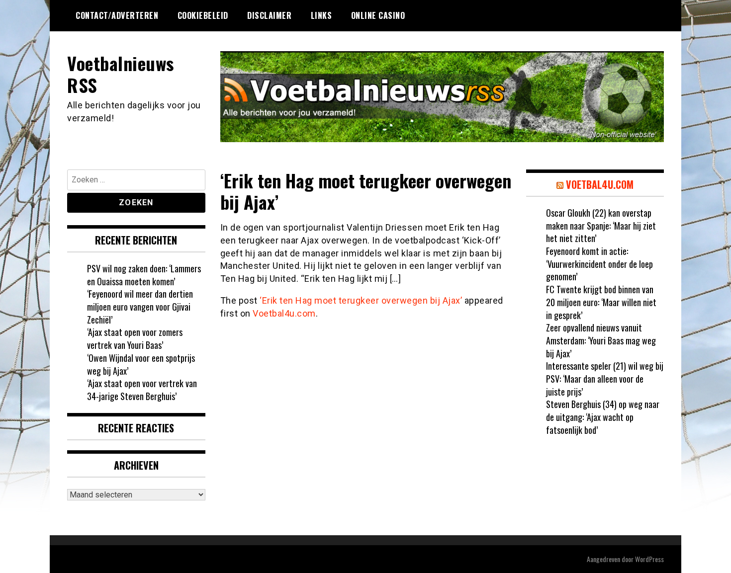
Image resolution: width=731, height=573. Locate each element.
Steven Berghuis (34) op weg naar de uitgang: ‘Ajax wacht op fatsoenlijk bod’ (602, 417)
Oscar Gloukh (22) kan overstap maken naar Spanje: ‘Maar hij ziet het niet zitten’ (601, 225)
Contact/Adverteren (117, 15)
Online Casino (378, 15)
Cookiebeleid (203, 15)
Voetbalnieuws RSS (120, 73)
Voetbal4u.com (284, 313)
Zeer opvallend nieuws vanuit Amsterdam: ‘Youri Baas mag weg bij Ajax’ (601, 340)
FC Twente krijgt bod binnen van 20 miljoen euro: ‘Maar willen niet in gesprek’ (601, 302)
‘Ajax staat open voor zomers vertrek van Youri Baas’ (135, 338)
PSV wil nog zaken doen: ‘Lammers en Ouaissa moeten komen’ (144, 275)
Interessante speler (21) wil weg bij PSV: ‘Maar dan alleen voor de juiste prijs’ (604, 378)
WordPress (649, 559)
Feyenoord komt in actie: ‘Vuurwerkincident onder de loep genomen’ (599, 264)
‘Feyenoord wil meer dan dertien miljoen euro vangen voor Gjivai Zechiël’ (140, 306)
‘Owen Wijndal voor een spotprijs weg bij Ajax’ (141, 364)
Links (321, 15)
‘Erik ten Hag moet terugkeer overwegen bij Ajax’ (361, 300)
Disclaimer (269, 15)
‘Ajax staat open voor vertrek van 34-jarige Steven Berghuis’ (142, 390)
